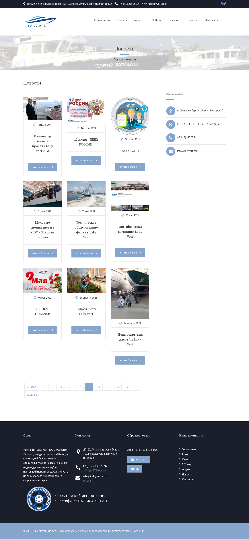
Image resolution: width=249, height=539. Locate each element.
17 (126, 387)
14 (98, 387)
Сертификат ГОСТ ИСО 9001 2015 (83, 501)
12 (79, 387)
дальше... (33, 394)
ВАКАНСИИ (130, 151)
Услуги (174, 20)
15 (107, 387)
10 (60, 387)
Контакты (212, 20)
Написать (141, 459)
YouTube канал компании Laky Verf (130, 232)
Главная (118, 59)
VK (137, 469)
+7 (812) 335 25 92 (129, 3)
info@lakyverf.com (156, 3)
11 (70, 387)
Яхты (121, 20)
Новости (191, 20)
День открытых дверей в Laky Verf (130, 340)
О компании (102, 20)
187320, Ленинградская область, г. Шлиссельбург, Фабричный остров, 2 (69, 3)
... (43, 387)
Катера (137, 20)
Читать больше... (42, 167)
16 (117, 387)
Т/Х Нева (156, 20)
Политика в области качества (81, 495)
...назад (31, 387)
